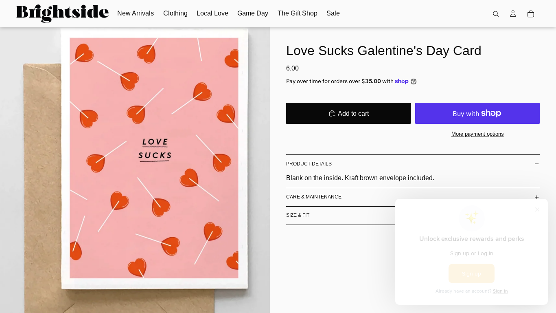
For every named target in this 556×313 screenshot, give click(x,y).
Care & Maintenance (313, 197)
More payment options (477, 134)
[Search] (496, 14)
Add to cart (353, 113)
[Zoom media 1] (135, 170)
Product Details (309, 164)
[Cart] (531, 14)
